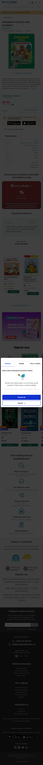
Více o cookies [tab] (35, 363)
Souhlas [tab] (8, 363)
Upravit (20, 403)
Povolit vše (21, 397)
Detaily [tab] (21, 363)
